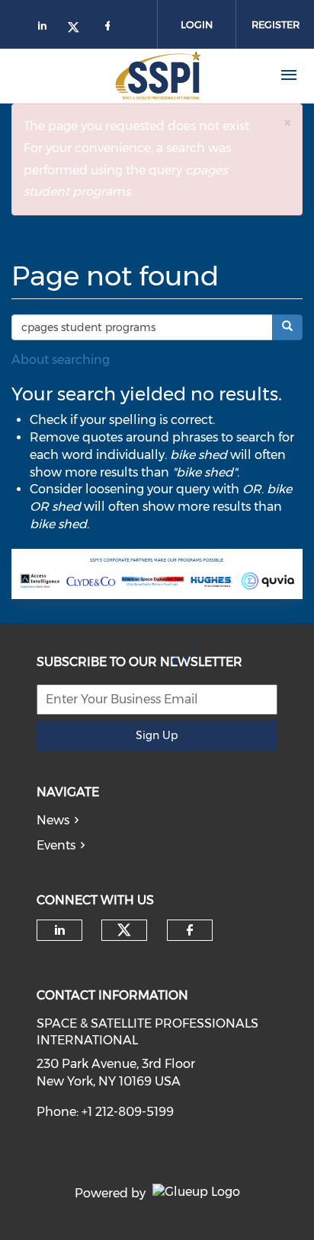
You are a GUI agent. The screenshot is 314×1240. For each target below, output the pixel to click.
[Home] (128, 75)
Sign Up (157, 735)
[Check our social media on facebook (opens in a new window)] (190, 930)
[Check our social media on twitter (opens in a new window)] (124, 930)
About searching (60, 359)
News (53, 820)
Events (56, 845)
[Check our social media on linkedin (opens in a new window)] (59, 930)
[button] (287, 122)
